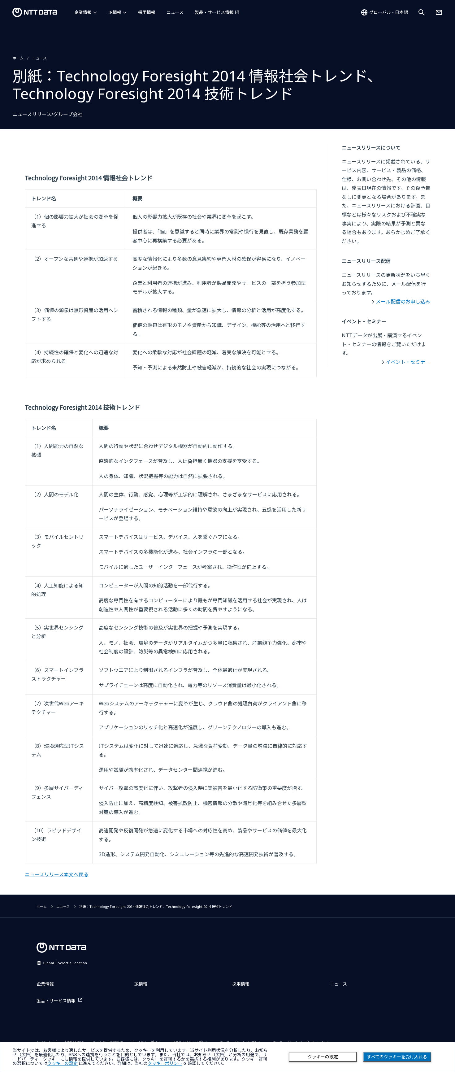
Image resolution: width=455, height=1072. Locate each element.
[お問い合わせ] (439, 12)
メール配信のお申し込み (403, 301)
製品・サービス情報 (214, 12)
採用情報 (146, 12)
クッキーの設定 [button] (62, 1063)
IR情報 (114, 12)
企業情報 (83, 12)
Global (65, 963)
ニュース (175, 12)
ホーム (18, 58)
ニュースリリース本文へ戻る (57, 874)
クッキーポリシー (165, 1063)
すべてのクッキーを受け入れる (397, 1056)
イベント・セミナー (408, 362)
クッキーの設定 (323, 1056)
